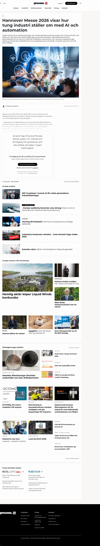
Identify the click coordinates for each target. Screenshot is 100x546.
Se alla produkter (25, 524)
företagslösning (33, 173)
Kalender (65, 8)
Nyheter (16, 8)
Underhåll (25, 8)
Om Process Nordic (54, 524)
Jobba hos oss (52, 521)
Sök (4, 3)
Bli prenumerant (25, 515)
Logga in (35, 168)
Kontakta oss (52, 518)
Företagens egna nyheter (12, 347)
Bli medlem (24, 518)
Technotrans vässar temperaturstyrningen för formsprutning (37, 477)
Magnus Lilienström (13, 106)
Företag (56, 8)
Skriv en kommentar (72, 181)
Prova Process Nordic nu (27, 164)
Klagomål (37, 524)
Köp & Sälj (48, 8)
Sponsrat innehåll (39, 527)
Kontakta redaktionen (54, 515)
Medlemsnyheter (36, 8)
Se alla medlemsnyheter (72, 458)
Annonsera (24, 521)
